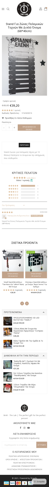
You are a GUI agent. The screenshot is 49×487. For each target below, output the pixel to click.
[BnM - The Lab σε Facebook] (20, 427)
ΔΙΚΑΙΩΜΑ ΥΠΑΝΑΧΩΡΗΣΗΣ (23, 466)
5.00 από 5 (31, 178)
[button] (7, 110)
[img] (7, 212)
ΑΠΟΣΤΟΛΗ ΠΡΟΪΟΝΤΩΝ (30, 459)
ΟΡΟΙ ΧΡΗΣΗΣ (12, 459)
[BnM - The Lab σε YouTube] (28, 427)
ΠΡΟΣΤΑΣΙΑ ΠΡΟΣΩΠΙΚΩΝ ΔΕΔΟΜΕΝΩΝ (24, 469)
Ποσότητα (6, 122)
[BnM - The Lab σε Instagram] (24, 427)
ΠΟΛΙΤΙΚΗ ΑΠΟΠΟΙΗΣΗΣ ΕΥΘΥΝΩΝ (24, 456)
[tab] (24, 145)
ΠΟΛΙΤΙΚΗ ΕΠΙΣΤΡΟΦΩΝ (23, 463)
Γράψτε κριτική (9, 101)
